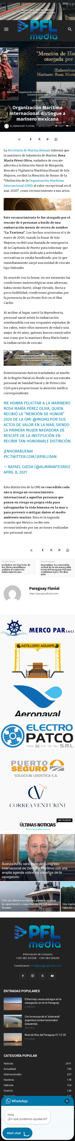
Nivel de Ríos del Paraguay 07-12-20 (45, 1034)
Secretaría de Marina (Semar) (29, 150)
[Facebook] (30, 139)
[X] (39, 139)
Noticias (11, 92)
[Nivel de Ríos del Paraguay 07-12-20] (13, 1039)
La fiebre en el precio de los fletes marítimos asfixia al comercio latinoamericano (16, 568)
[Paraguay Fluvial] (7, 126)
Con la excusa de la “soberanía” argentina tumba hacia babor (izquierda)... (42, 1020)
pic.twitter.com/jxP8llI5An (30, 456)
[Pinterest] (47, 139)
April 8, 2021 (15, 472)
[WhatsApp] (56, 139)
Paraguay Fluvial (24, 126)
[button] (67, 1101)
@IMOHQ (40, 419)
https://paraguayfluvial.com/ (43, 593)
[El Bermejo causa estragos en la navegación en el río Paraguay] (13, 1003)
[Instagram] (32, 975)
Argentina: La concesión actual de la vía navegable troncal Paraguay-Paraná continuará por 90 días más (56, 570)
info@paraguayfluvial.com (46, 965)
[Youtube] (52, 976)
